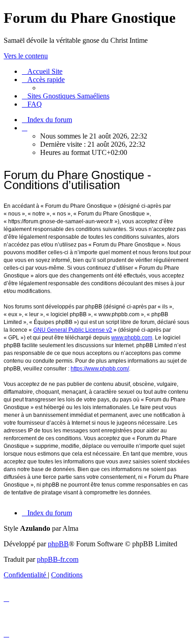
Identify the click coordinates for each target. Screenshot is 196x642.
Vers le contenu (26, 56)
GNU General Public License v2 (72, 330)
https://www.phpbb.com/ (100, 368)
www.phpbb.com (131, 337)
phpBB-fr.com (57, 559)
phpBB (58, 544)
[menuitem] (42, 71)
